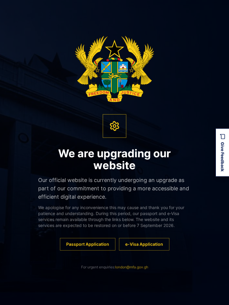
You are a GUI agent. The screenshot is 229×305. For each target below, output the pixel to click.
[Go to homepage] (115, 68)
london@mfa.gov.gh (131, 267)
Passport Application (87, 244)
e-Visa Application (144, 244)
